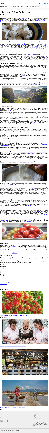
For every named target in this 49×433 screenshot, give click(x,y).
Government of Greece (20, 118)
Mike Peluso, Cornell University (9, 258)
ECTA (21, 154)
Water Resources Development (22, 72)
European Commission (31, 54)
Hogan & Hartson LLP (21, 44)
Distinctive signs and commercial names (7, 281)
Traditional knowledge (4, 277)
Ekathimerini (34, 46)
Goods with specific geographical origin (7, 282)
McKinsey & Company (42, 45)
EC (26, 58)
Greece (1, 283)
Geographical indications (4, 276)
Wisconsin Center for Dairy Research (32, 52)
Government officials (3, 284)
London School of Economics (21, 18)
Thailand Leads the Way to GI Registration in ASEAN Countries (13, 315)
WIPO (2, 60)
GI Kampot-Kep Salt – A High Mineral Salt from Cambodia (12, 407)
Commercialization (3, 279)
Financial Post (30, 205)
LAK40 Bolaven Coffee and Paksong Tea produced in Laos (12, 376)
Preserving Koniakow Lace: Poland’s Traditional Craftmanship (13, 346)
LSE (24, 43)
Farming (1, 285)
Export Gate (14, 253)
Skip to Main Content (4, 0)
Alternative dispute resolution (5, 278)
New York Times (37, 47)
